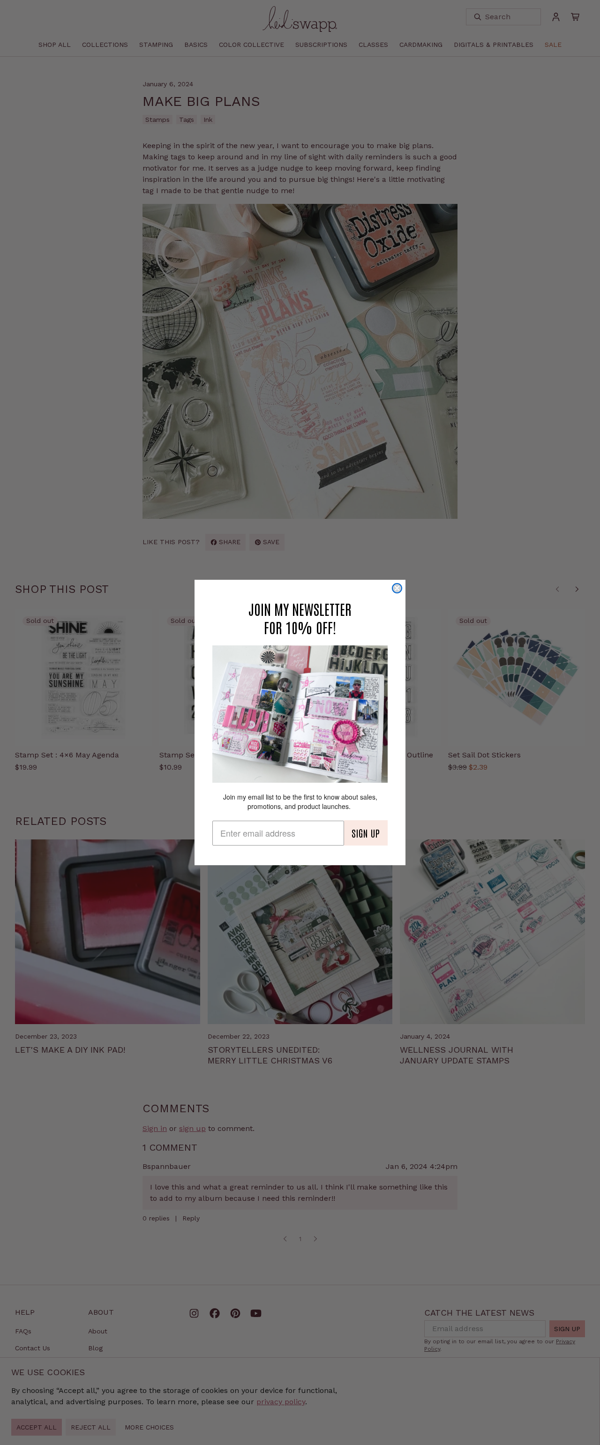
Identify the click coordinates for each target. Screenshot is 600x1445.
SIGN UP (366, 833)
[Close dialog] (397, 588)
